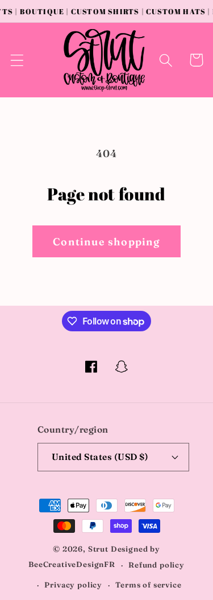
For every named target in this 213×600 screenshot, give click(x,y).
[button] (17, 60)
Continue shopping (106, 241)
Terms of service (148, 584)
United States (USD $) (100, 456)
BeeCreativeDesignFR (71, 564)
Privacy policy (73, 584)
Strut (98, 548)
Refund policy (156, 564)
